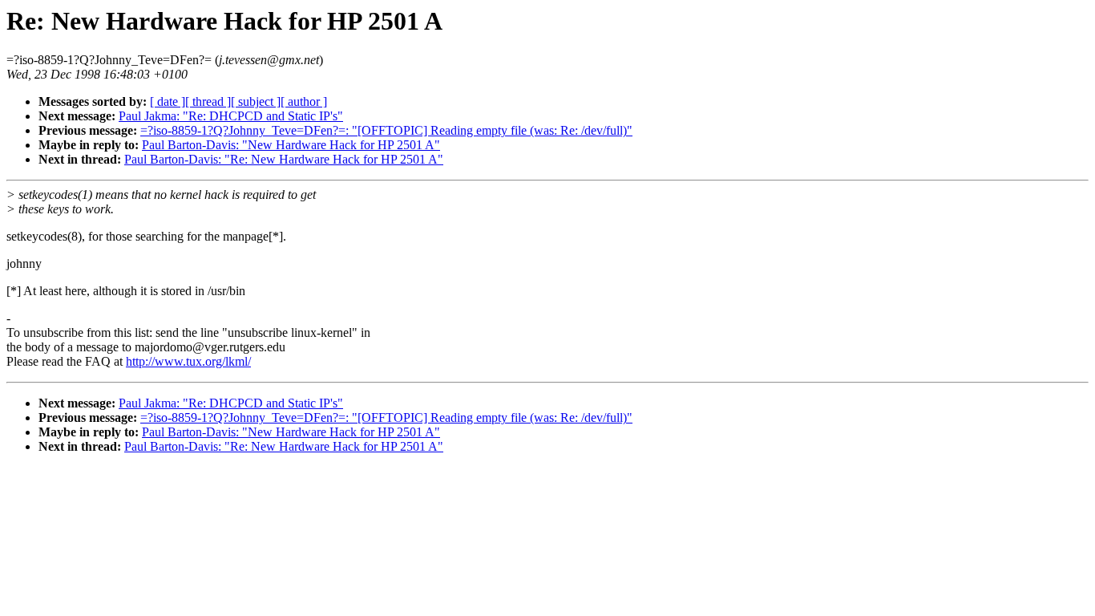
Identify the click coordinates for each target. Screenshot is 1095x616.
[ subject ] (256, 101)
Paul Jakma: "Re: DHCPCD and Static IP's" (231, 116)
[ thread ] (208, 101)
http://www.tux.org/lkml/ (188, 361)
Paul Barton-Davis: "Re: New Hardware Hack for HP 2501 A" (283, 159)
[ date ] (167, 101)
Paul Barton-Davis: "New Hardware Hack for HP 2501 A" (291, 145)
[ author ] (304, 101)
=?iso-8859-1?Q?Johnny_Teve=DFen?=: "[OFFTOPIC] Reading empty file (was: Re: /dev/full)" (386, 130)
